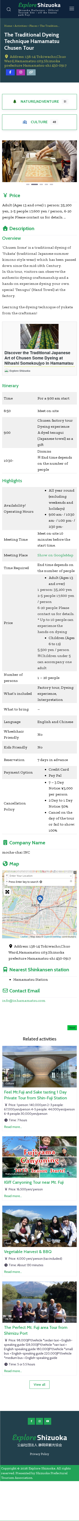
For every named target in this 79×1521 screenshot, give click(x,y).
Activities (21, 26)
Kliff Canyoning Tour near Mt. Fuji (34, 1182)
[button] (7, 163)
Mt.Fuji (9, 1319)
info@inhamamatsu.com (24, 1000)
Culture (39, 122)
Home (8, 26)
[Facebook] (31, 1421)
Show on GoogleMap (55, 555)
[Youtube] (47, 1421)
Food (8, 1243)
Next (72, 1027)
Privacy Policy (39, 1454)
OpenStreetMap (52, 936)
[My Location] (40, 882)
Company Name (27, 843)
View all (39, 1385)
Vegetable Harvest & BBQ (28, 1251)
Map (14, 864)
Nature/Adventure (40, 101)
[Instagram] (39, 1421)
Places (33, 26)
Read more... (13, 1127)
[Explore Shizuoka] (39, 1438)
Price (14, 195)
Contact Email (24, 991)
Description (21, 228)
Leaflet (24, 936)
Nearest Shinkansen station (39, 970)
